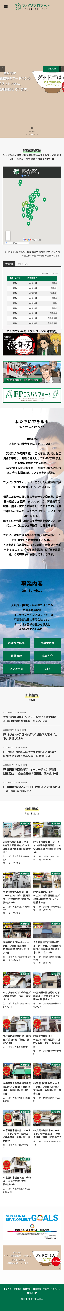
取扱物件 (27, 1289)
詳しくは (52, 68)
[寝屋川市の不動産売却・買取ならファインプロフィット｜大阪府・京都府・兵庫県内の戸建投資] (32, 6)
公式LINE (33, 1293)
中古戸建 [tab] (9, 263)
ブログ (46, 1289)
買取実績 (37, 1289)
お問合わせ (55, 1289)
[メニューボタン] (5, 6)
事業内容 (7, 1289)
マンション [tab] (23, 263)
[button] (26, 134)
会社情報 (17, 1289)
